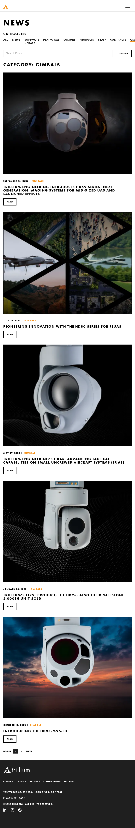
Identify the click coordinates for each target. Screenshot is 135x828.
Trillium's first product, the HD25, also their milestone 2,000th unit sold (63, 597)
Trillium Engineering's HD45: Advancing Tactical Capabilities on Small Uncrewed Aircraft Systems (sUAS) (63, 461)
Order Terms (52, 781)
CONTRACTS (118, 39)
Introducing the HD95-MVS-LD (35, 731)
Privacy (34, 781)
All (5, 39)
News (16, 39)
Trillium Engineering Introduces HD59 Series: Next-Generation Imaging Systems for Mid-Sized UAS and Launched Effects (59, 190)
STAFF (102, 39)
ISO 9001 (69, 781)
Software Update (32, 41)
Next (29, 751)
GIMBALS (38, 180)
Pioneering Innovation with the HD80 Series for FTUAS (62, 326)
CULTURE (69, 39)
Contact (9, 781)
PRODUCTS (87, 39)
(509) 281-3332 (15, 798)
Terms (22, 781)
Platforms (51, 39)
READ (10, 202)
